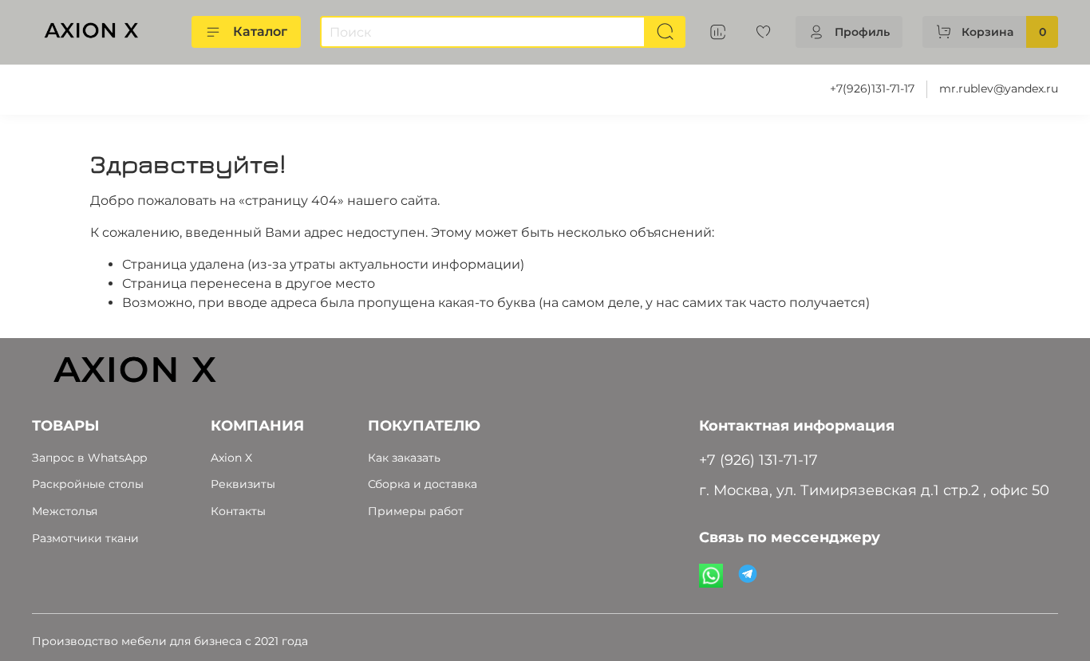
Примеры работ (416, 511)
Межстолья (64, 511)
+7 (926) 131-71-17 (758, 459)
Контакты (238, 511)
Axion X (231, 458)
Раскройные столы (88, 484)
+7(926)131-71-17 (872, 88)
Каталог (260, 31)
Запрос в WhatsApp (89, 458)
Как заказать (404, 458)
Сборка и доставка (422, 484)
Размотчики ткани (85, 538)
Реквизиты (243, 484)
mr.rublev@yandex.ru (998, 88)
